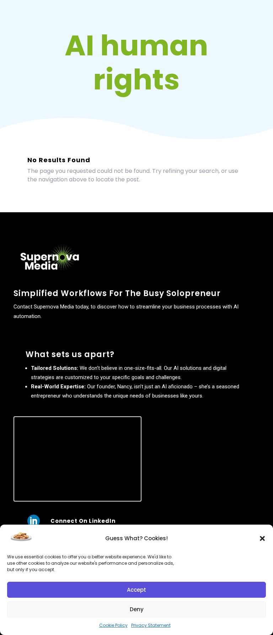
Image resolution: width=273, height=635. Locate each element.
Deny (137, 609)
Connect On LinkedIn (83, 521)
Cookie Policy (113, 625)
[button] (262, 538)
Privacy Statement (151, 625)
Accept (136, 589)
